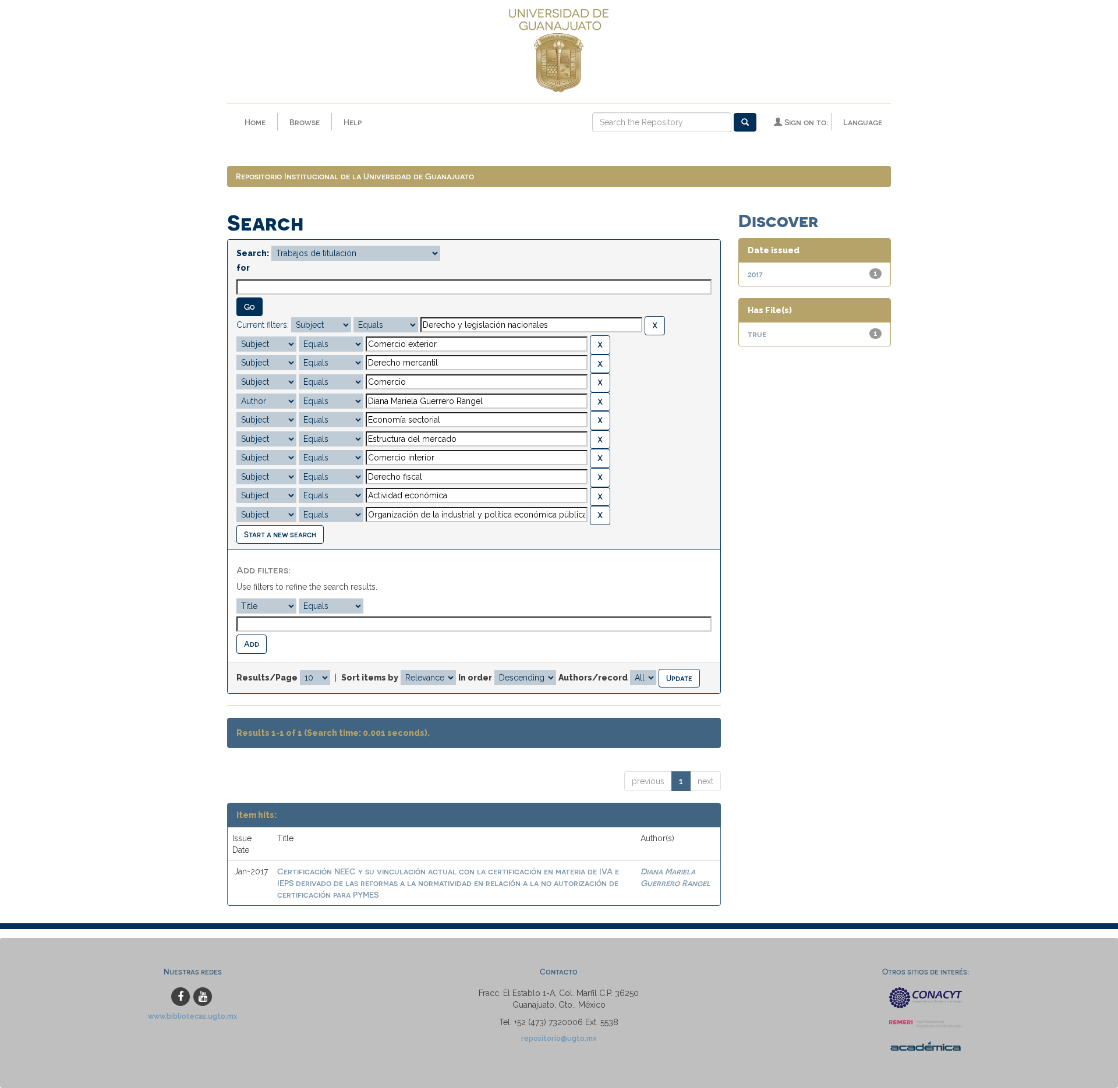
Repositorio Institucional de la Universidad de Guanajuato (355, 176)
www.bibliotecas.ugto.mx (193, 1016)
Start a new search (280, 534)
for (243, 267)
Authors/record (593, 677)
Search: (252, 253)
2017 (755, 274)
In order (475, 677)
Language (862, 122)
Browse (304, 122)
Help (353, 122)
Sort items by (369, 677)
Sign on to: (805, 122)
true (757, 334)
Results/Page (267, 677)
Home (255, 122)
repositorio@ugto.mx (559, 1038)
